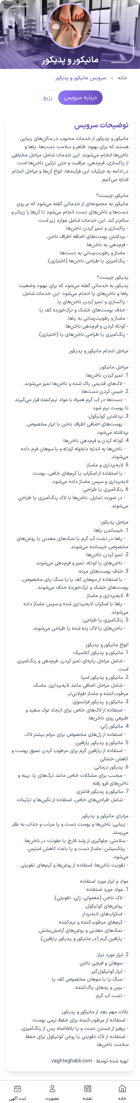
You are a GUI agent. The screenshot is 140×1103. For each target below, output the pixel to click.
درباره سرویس (80, 97)
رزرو (47, 97)
